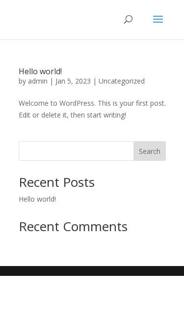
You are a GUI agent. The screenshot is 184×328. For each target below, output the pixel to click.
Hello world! (40, 71)
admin (38, 81)
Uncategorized (122, 81)
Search (149, 151)
